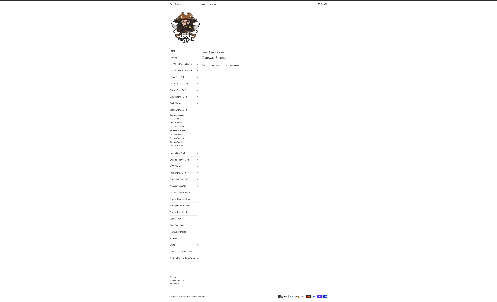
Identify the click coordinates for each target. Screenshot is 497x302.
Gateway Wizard (176, 146)
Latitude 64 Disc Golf (184, 160)
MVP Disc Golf (184, 166)
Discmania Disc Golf (184, 84)
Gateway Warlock (177, 138)
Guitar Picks (175, 219)
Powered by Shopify (198, 297)
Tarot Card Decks (177, 225)
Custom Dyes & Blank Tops (184, 258)
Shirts (184, 245)
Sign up (213, 4)
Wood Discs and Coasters (181, 251)
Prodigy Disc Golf (184, 173)
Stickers (173, 238)
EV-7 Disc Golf (184, 103)
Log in (204, 4)
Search (173, 277)
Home (172, 51)
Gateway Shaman (177, 130)
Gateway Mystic (176, 123)
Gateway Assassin (177, 115)
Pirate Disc (186, 297)
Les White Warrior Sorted (184, 70)
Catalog (173, 57)
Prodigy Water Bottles (179, 206)
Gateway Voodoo (177, 134)
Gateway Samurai (177, 127)
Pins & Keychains (178, 232)
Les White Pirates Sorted (184, 64)
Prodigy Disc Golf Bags (180, 199)
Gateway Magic (176, 119)
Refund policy (175, 283)
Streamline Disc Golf (184, 179)
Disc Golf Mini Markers (180, 192)
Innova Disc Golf (184, 153)
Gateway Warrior (176, 142)
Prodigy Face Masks (179, 212)
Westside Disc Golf (184, 186)
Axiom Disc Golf (184, 77)
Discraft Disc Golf (184, 90)
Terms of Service (177, 280)
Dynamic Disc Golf (184, 97)
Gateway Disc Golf (184, 110)
